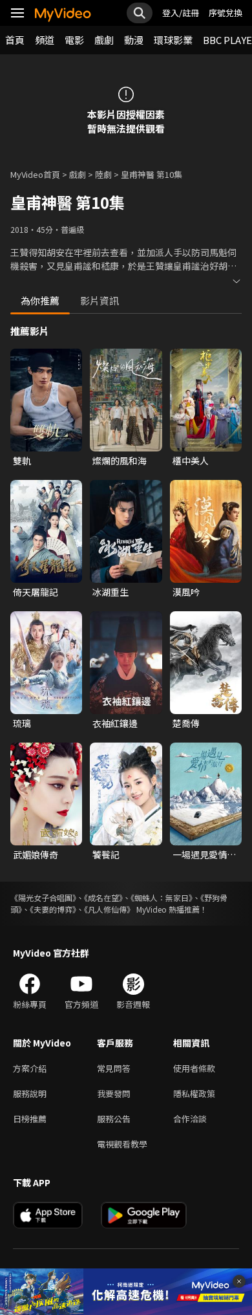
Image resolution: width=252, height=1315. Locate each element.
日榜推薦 (30, 1119)
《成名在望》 (103, 897)
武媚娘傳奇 (35, 854)
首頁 (15, 40)
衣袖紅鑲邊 (115, 723)
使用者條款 (194, 1068)
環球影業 (173, 40)
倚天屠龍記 (35, 591)
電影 (74, 40)
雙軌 (22, 460)
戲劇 (104, 40)
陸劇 (103, 174)
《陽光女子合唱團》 (43, 897)
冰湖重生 (110, 591)
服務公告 (114, 1119)
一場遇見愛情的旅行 (204, 854)
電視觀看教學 (122, 1144)
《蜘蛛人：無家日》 (162, 897)
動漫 (133, 40)
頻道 (44, 40)
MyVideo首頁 (35, 174)
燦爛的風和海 (119, 460)
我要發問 (114, 1093)
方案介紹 (30, 1068)
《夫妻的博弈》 (53, 909)
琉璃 (22, 723)
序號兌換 (225, 12)
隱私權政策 (194, 1093)
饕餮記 (106, 854)
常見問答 (114, 1068)
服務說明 (30, 1093)
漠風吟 (186, 591)
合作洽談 (190, 1119)
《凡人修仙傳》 (109, 909)
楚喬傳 (186, 723)
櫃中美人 (191, 460)
